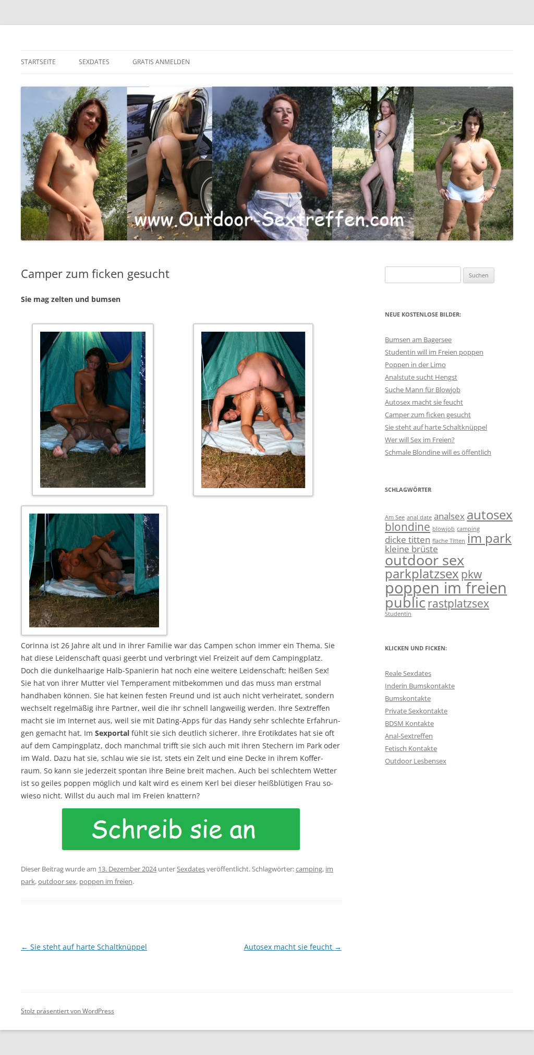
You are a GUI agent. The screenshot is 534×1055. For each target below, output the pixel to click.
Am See (395, 517)
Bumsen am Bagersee (418, 339)
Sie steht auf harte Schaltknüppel (84, 947)
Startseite (38, 61)
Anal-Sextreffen (409, 736)
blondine (407, 526)
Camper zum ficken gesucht (428, 414)
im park (489, 538)
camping (309, 869)
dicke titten (407, 539)
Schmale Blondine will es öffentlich (438, 452)
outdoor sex (57, 881)
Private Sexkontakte (416, 711)
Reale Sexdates (408, 673)
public (405, 602)
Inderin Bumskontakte (420, 685)
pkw (471, 574)
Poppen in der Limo (415, 364)
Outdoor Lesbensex (415, 761)
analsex (449, 516)
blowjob (443, 528)
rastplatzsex (458, 603)
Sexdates (94, 61)
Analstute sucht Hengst (421, 377)
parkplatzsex (422, 573)
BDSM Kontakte (409, 723)
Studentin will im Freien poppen (434, 352)
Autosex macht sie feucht (293, 947)
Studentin (398, 613)
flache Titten (448, 540)
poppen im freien (105, 881)
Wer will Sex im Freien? (420, 439)
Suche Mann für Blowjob (422, 389)
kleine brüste (411, 549)
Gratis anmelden (161, 61)
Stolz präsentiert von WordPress (67, 1011)
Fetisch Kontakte (411, 748)
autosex (490, 514)
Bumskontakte (408, 698)
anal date (419, 517)
